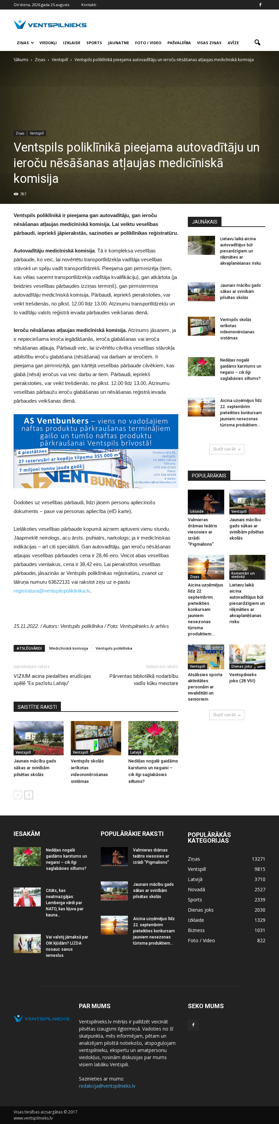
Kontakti (88, 4)
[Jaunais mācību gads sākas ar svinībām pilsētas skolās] (39, 738)
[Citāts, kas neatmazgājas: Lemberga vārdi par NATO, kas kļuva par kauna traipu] (27, 897)
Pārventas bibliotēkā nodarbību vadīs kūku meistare (144, 679)
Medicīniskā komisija (68, 648)
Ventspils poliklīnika (114, 648)
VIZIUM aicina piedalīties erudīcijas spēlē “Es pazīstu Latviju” (52, 679)
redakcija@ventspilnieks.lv (107, 1086)
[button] (257, 43)
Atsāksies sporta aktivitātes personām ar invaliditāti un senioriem (205, 687)
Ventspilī (37, 133)
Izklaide (71, 42)
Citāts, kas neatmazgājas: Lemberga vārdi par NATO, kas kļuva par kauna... (64, 902)
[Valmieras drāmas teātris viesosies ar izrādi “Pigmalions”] (206, 502)
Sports (94, 42)
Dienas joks (241, 666)
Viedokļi (48, 42)
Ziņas (23, 42)
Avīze (233, 42)
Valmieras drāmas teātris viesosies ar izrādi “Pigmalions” (202, 532)
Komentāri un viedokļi (243, 575)
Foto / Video (148, 42)
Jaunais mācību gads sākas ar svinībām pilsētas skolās (35, 767)
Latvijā (135, 752)
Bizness (196, 930)
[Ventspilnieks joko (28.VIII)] (247, 657)
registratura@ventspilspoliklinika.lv (52, 591)
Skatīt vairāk (224, 449)
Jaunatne (118, 42)
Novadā (196, 889)
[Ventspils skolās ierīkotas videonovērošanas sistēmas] (96, 738)
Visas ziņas (209, 42)
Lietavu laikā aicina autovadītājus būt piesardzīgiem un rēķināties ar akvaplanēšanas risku (240, 251)
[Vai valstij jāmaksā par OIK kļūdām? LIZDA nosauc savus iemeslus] (27, 943)
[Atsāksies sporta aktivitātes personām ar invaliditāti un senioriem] (206, 657)
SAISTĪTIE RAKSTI (37, 707)
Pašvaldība (179, 42)
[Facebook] (260, 5)
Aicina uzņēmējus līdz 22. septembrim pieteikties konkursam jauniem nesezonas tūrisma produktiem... (241, 412)
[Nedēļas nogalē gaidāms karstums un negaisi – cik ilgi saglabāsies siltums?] (153, 738)
